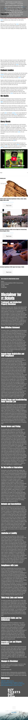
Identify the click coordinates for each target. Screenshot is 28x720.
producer (2, 74)
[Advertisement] (14, 44)
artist (6, 113)
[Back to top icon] (14, 707)
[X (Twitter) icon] (14, 714)
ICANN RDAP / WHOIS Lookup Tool (7, 681)
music (2, 20)
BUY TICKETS (14, 712)
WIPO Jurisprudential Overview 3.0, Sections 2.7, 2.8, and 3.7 (12, 682)
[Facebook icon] (13, 714)
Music (18, 144)
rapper (2, 101)
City (14, 140)
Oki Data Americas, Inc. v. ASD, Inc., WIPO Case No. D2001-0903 (12, 684)
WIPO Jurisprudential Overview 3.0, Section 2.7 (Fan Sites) (11, 685)
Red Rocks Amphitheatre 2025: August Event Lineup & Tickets (12, 267)
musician (13, 113)
